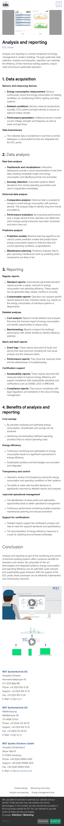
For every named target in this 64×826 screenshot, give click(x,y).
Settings (6, 821)
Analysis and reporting (19, 793)
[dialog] (32, 811)
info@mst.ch (16, 699)
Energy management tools (43, 793)
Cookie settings (20, 788)
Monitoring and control (40, 788)
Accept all (55, 821)
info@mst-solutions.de (21, 771)
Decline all (43, 821)
